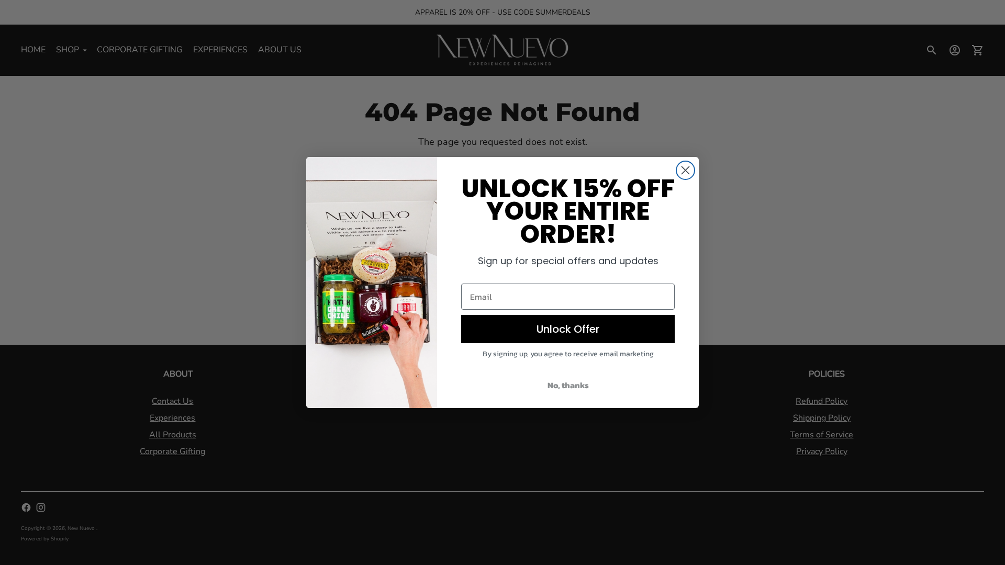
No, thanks (568, 385)
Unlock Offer (568, 329)
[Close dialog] (685, 170)
